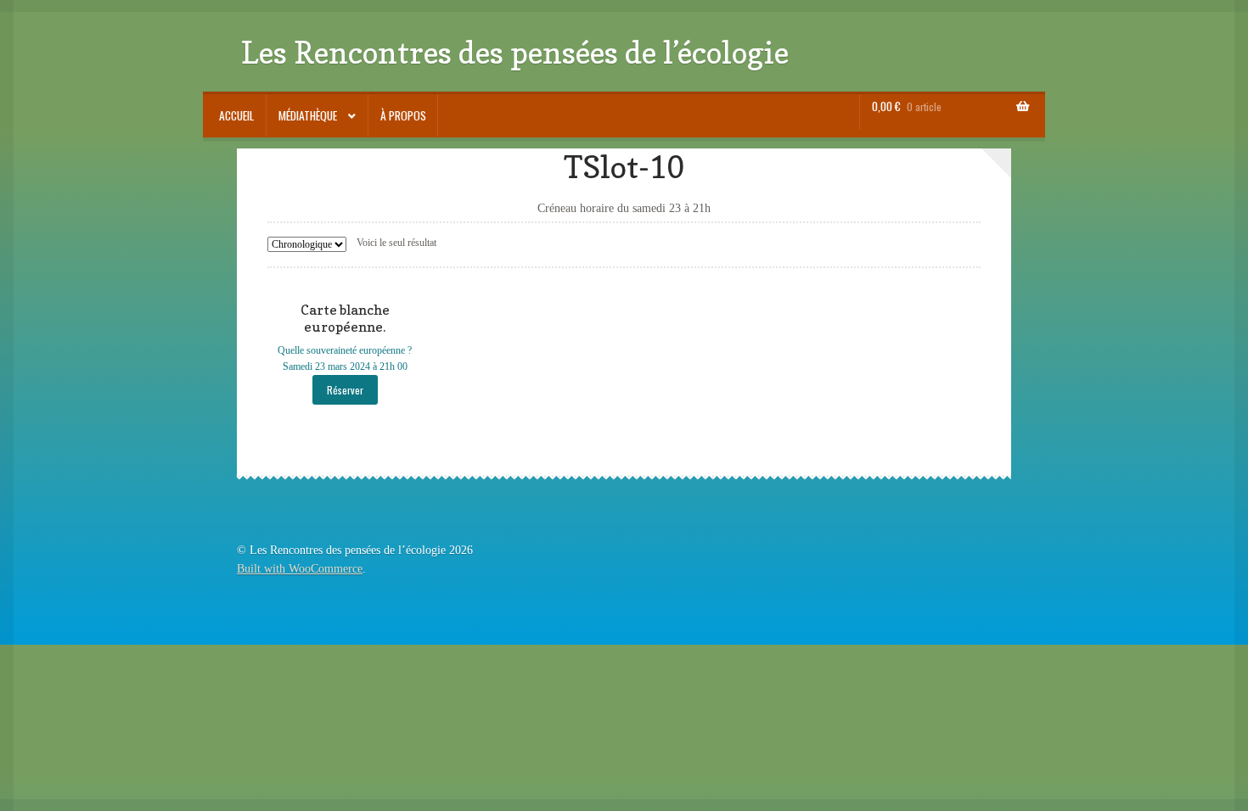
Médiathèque (307, 115)
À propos (403, 115)
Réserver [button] (345, 390)
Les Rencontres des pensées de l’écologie (515, 52)
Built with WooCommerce (300, 568)
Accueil (236, 115)
